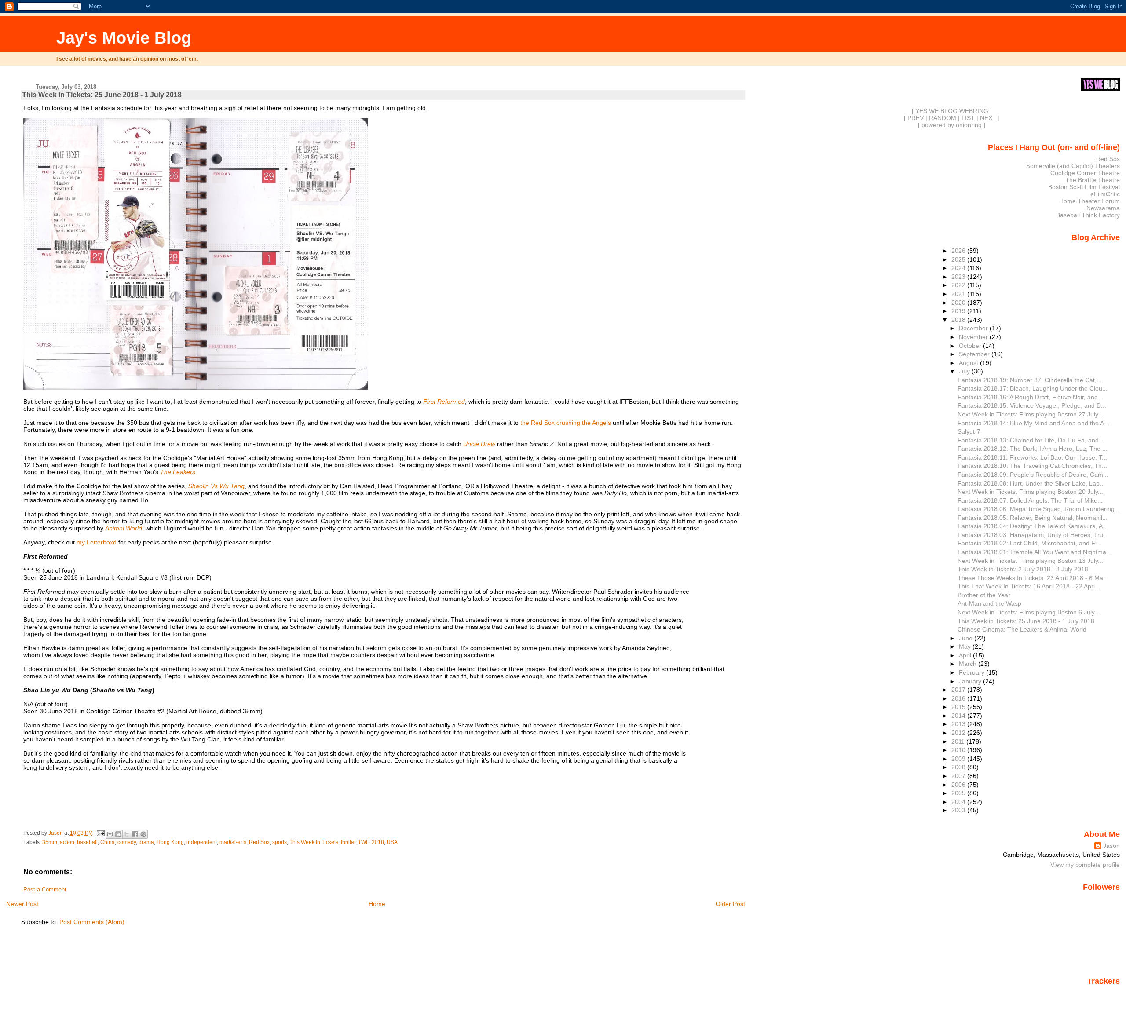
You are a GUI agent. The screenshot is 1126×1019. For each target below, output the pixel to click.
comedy (126, 842)
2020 (959, 302)
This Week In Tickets (313, 842)
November (974, 336)
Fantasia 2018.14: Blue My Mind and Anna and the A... (1033, 423)
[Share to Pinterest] (143, 834)
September (975, 354)
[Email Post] (100, 833)
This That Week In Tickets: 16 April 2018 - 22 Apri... (1029, 586)
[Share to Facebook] (135, 834)
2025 (959, 259)
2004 (959, 801)
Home (377, 903)
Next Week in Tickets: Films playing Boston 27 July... (1030, 414)
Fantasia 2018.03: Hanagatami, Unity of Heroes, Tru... (1033, 534)
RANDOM (942, 117)
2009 (959, 758)
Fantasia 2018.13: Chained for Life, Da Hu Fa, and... (1031, 440)
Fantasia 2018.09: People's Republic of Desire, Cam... (1033, 474)
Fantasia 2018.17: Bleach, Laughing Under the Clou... (1033, 388)
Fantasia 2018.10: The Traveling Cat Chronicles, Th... (1032, 465)
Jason (1111, 845)
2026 (959, 250)
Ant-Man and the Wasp (989, 603)
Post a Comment (44, 890)
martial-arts (232, 842)
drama (146, 842)
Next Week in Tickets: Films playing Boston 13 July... (1030, 560)
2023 (959, 276)
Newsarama (1103, 208)
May (965, 646)
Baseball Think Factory (1088, 215)
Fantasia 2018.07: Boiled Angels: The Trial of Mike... (1030, 500)
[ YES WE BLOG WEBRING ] (952, 110)
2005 (959, 792)
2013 (959, 723)
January (971, 681)
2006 (959, 784)
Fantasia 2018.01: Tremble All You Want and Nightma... (1034, 551)
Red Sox (259, 842)
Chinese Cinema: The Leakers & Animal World (1022, 629)
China (107, 842)
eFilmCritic (1105, 193)
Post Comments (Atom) (91, 921)
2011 (958, 741)
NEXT (988, 117)
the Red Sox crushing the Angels (565, 422)
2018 (959, 319)
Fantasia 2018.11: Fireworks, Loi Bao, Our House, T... (1032, 457)
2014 (959, 715)
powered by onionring (951, 124)
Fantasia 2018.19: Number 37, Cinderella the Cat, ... (1031, 379)
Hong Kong (170, 842)
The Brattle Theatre (1092, 179)
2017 (959, 689)
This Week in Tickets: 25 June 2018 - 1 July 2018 (1026, 621)
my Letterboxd (97, 542)
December (974, 328)
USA (392, 842)
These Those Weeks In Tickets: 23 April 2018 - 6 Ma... (1033, 577)
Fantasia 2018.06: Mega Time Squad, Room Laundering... (1039, 508)
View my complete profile (1085, 864)
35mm (49, 842)
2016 (959, 698)
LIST (968, 117)
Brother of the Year (984, 595)
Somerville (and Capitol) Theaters (1073, 165)
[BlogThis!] (118, 834)
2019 (959, 310)
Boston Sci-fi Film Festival (1084, 186)
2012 (959, 732)
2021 (959, 293)
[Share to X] (126, 834)
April (966, 655)
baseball (87, 842)
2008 (959, 767)
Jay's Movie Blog (123, 37)
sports (279, 842)
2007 (959, 775)
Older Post (730, 903)
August (969, 362)
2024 (959, 267)
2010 (959, 749)
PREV (915, 117)
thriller (348, 842)
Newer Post (22, 903)
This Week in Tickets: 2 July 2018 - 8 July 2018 (1023, 569)
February (972, 672)
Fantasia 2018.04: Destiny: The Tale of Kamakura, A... (1033, 526)
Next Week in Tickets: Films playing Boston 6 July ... (1030, 612)
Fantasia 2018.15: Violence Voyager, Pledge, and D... (1032, 405)
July (965, 371)
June (966, 638)
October (971, 345)
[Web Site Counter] (1104, 993)
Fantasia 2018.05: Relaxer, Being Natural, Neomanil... (1033, 517)
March (968, 663)
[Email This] (110, 834)
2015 (959, 706)
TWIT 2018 (371, 842)
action (67, 842)
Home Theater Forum (1089, 201)
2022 (959, 285)
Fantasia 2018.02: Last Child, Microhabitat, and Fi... (1030, 543)
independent (201, 842)
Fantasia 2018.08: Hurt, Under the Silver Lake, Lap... (1031, 483)
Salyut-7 (969, 431)
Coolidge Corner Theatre (1085, 172)
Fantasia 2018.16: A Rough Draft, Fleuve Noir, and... (1030, 397)
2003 (959, 810)
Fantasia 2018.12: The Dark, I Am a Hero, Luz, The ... (1033, 448)
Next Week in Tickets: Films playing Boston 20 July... (1030, 491)
